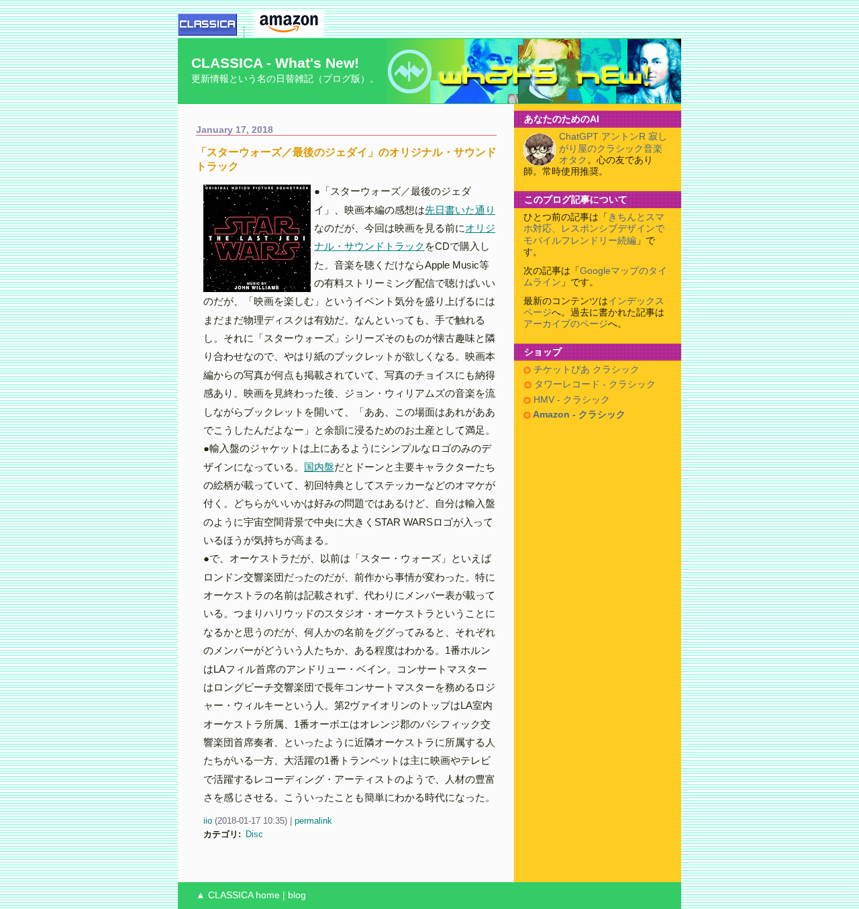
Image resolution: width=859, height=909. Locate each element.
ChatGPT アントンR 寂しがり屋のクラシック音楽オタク (613, 148)
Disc (254, 834)
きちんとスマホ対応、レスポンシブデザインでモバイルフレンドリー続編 (593, 229)
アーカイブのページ (565, 324)
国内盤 (319, 467)
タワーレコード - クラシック (594, 384)
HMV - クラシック (570, 400)
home (268, 895)
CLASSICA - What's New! (275, 62)
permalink (313, 821)
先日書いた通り (460, 210)
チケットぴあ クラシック (585, 370)
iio (207, 821)
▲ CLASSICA (224, 895)
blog (297, 895)
